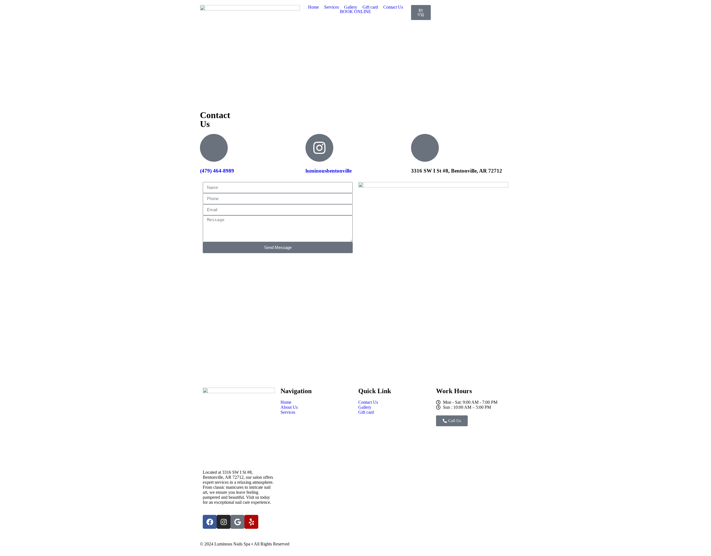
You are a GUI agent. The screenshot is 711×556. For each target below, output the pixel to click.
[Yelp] (251, 522)
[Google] (237, 522)
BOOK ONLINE (355, 11)
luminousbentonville (329, 171)
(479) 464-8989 (217, 171)
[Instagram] (224, 522)
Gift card (370, 7)
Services (331, 7)
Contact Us (393, 7)
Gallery (350, 7)
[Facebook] (210, 522)
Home (313, 7)
